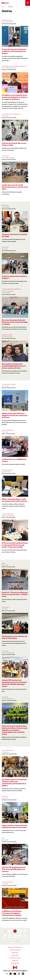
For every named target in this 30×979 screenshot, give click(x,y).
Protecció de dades (15, 950)
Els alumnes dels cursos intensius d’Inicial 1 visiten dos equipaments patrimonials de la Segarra (14, 782)
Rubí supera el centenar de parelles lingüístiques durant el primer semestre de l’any (14, 366)
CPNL (3, 838)
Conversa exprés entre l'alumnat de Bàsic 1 (14, 277)
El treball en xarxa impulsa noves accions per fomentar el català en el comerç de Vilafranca (14, 97)
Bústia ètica (15, 952)
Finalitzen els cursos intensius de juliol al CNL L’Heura (14, 637)
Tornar (26, 7)
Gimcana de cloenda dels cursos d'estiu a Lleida (14, 144)
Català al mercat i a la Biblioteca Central (14, 460)
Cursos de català (5, 114)
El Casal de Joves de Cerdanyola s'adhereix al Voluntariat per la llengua (14, 51)
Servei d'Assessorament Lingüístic (9, 384)
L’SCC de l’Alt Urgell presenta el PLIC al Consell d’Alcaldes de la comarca (13, 869)
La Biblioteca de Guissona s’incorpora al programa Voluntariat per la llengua (11, 913)
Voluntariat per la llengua (7, 20)
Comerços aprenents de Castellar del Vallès (14, 235)
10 (12, 941)
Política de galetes (15, 958)
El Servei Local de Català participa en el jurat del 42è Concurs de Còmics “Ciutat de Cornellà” (15, 545)
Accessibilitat (15, 963)
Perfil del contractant (15, 947)
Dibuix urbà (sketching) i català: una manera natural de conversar (14, 500)
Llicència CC (15, 960)
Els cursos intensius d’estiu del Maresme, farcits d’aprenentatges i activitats (15, 322)
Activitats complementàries (15, 114)
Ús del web (15, 955)
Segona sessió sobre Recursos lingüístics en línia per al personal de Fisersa (14, 415)
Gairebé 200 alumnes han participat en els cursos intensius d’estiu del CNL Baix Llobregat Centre (14, 683)
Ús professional (5, 66)
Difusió (3, 563)
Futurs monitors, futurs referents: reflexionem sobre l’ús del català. (15, 826)
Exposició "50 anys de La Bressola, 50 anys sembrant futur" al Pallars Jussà (15, 594)
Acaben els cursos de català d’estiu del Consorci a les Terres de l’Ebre (15, 187)
